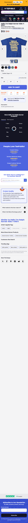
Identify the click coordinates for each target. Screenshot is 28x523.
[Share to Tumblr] (23, 261)
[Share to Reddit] (19, 261)
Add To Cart (14, 87)
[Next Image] (25, 49)
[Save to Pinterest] (15, 261)
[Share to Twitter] (3, 261)
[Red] (16, 67)
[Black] (2, 67)
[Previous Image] (2, 49)
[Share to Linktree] (11, 261)
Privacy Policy (17, 518)
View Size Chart (23, 77)
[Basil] (12, 67)
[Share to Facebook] (7, 261)
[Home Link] (9, 8)
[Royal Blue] (9, 67)
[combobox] (12, 12)
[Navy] (6, 67)
